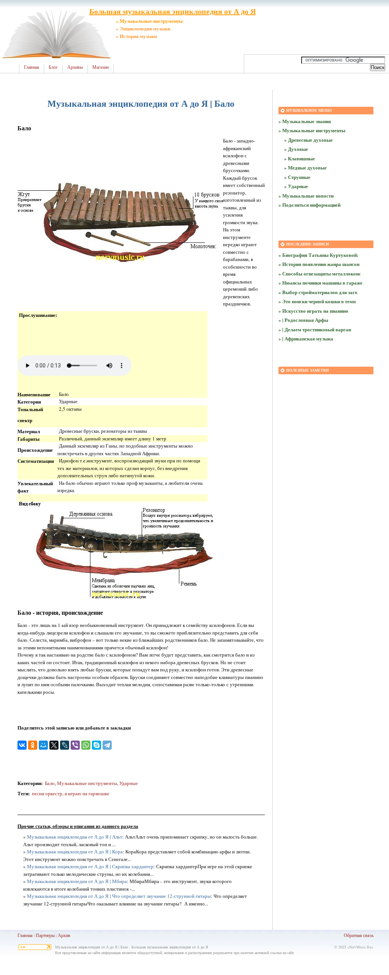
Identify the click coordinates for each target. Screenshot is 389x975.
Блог (53, 67)
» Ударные (296, 186)
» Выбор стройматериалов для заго (317, 292)
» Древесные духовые (308, 139)
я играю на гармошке (87, 793)
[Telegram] (107, 745)
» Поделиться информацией (309, 204)
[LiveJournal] (64, 745)
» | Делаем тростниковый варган (314, 329)
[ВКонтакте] (22, 745)
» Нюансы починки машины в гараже (320, 282)
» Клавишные (299, 158)
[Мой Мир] (43, 745)
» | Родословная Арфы (303, 319)
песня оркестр (47, 793)
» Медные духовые (305, 167)
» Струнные (297, 176)
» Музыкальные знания (304, 121)
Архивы (75, 67)
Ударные (128, 783)
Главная (31, 67)
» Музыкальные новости (306, 195)
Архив (64, 935)
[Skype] (96, 745)
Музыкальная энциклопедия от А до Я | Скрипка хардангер (90, 866)
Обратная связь (358, 935)
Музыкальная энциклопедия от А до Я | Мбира (77, 881)
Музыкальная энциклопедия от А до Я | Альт (74, 836)
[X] (54, 745)
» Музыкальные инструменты (311, 130)
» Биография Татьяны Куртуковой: (318, 254)
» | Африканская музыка (305, 338)
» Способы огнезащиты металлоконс (319, 273)
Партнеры (45, 935)
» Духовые (296, 148)
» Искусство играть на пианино (313, 310)
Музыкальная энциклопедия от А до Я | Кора (75, 851)
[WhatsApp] (85, 745)
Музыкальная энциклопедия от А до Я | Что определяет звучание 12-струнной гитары (119, 896)
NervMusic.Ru (360, 947)
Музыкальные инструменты (87, 783)
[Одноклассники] (32, 745)
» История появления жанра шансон (318, 263)
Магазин (100, 67)
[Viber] (75, 745)
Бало (50, 783)
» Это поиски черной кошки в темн (317, 301)
